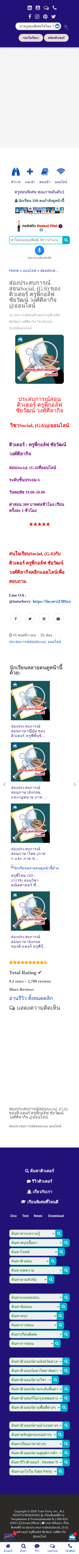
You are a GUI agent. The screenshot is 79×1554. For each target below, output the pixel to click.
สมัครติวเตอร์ (56, 37)
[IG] (37, 16)
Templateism (19, 1519)
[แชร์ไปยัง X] (29, 619)
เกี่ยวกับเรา (42, 1191)
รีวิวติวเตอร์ (41, 1181)
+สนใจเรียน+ (31, 37)
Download (56, 1216)
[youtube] (38, 8)
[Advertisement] (39, 96)
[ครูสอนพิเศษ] (39, 214)
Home (14, 271)
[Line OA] (46, 8)
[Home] (30, 8)
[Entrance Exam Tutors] (44, 172)
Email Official (31, 1523)
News (38, 1216)
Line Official (52, 1523)
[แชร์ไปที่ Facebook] (15, 619)
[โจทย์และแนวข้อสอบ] (72, 1537)
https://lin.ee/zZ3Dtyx (52, 601)
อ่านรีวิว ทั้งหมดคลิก (31, 998)
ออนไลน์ (29, 271)
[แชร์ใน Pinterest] (44, 619)
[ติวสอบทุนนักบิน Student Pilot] (39, 230)
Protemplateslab (40, 1519)
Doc (14, 1216)
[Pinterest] (45, 16)
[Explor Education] (16, 172)
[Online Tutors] (61, 172)
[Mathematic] (30, 172)
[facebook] (29, 16)
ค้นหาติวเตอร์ (41, 1171)
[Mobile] (55, 8)
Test (25, 1216)
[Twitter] (53, 16)
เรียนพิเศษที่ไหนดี (42, 1202)
